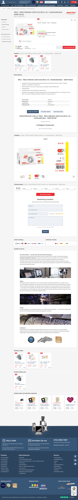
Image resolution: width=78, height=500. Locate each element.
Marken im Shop (4, 468)
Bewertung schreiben (45, 194)
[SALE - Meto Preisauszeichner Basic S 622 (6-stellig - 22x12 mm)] (19, 60)
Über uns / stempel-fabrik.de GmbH (26, 466)
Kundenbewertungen (58, 459)
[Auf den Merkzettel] (72, 20)
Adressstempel (4, 459)
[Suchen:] (51, 2)
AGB (55, 462)
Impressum (56, 469)
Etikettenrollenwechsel (45, 121)
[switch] (74, 494)
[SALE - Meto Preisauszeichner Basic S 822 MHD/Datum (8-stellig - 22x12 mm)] (32, 60)
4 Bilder (45, 138)
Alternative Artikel (58, 111)
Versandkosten (24, 497)
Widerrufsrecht (57, 466)
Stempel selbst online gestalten (25, 2)
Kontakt (56, 461)
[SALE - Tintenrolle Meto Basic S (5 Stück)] (45, 357)
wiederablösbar (53, 22)
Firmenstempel (4, 461)
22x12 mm (39, 22)
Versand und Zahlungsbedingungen (26, 469)
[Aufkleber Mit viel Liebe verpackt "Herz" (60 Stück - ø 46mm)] (70, 399)
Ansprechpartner (57, 457)
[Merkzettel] (67, 2)
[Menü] (76, 487)
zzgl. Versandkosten (19, 48)
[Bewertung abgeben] (40, 20)
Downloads (21, 457)
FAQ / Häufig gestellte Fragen (25, 459)
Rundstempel (4, 466)
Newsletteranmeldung (58, 471)
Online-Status (22, 462)
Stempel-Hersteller (5, 469)
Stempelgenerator (5, 471)
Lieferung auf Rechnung (24, 3)
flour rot (48, 22)
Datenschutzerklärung (58, 464)
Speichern (45, 231)
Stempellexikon (22, 473)
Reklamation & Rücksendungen (25, 471)
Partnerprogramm (23, 464)
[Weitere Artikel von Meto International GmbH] (71, 13)
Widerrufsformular (58, 468)
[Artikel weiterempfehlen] (75, 20)
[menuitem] (24, 1)
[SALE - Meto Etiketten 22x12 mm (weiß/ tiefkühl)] (45, 60)
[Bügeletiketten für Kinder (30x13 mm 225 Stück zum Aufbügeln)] (32, 399)
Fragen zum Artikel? (33, 111)
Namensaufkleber (5, 457)
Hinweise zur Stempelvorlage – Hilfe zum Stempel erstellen (31, 461)
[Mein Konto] (64, 2)
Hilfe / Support (22, 468)
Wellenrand (44, 22)
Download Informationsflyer (46, 128)
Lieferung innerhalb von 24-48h (25, 1)
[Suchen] (58, 2)
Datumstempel (4, 462)
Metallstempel (4, 464)
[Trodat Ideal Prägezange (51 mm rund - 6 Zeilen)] (19, 399)
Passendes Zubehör (45, 111)
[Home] (12, 5)
